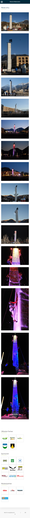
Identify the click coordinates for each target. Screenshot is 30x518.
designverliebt (11, 514)
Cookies (22, 512)
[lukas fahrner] (19, 514)
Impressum (17, 512)
